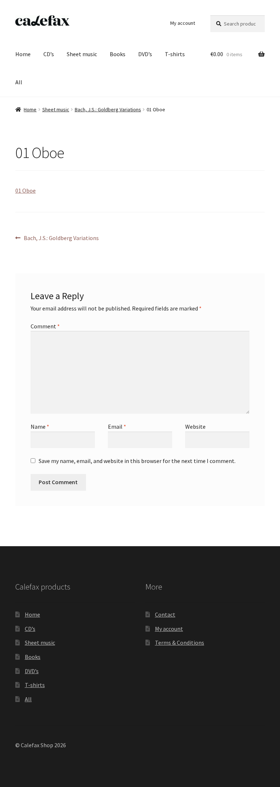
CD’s (48, 54)
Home (23, 54)
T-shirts (175, 54)
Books (117, 54)
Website (195, 426)
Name (40, 426)
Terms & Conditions (179, 642)
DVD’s (145, 54)
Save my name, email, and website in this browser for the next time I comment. (137, 460)
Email (117, 426)
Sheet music (82, 54)
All (18, 82)
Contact (165, 614)
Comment (45, 326)
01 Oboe (25, 190)
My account (182, 23)
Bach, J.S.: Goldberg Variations (108, 109)
